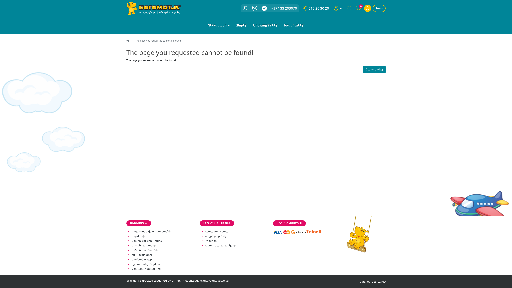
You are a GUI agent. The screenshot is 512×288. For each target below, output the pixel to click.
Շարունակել (374, 69)
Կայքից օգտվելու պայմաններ (151, 231)
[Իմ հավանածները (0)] (349, 8)
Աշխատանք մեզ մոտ (145, 264)
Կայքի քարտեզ (215, 236)
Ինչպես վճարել (141, 255)
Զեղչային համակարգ (146, 269)
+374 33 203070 (284, 8)
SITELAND (380, 281)
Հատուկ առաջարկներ (220, 245)
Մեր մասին (138, 236)
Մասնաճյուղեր (141, 259)
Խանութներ (294, 25)
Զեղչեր (241, 25)
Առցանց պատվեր (143, 245)
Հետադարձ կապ (216, 231)
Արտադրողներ (265, 25)
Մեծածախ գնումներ (145, 250)
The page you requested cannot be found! (158, 40)
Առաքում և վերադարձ (146, 241)
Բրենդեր (211, 241)
